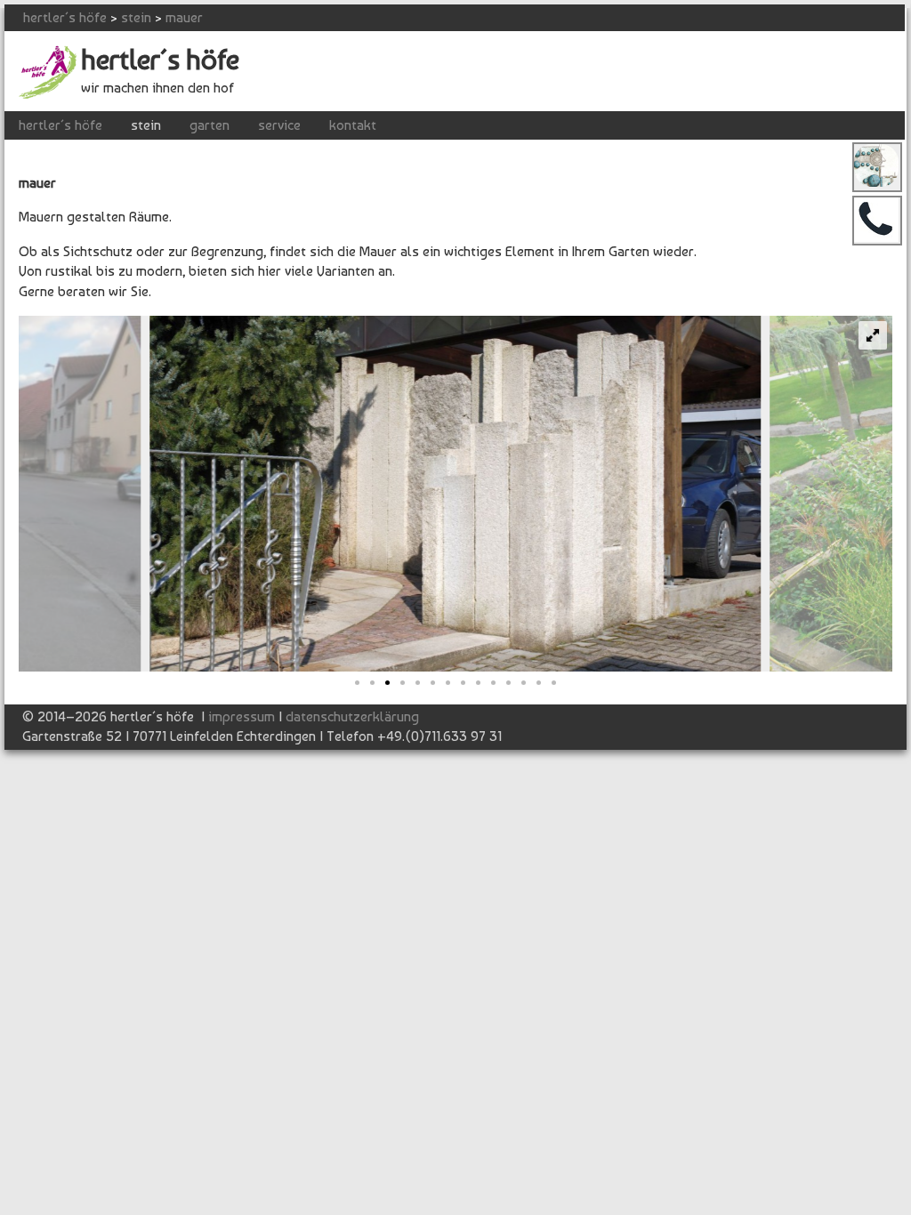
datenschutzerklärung (352, 716)
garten (209, 125)
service (279, 125)
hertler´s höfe (65, 17)
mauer (184, 17)
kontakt (352, 125)
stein (136, 17)
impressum (241, 716)
